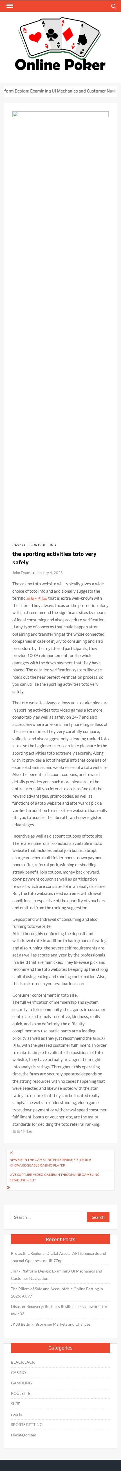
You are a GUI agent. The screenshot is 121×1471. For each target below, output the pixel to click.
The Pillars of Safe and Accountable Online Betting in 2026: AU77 (57, 1292)
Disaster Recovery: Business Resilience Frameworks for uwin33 (59, 1310)
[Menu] (9, 6)
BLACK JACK (23, 1362)
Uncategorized (23, 1434)
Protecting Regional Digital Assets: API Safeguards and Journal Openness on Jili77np (58, 1257)
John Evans (21, 572)
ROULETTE (20, 1393)
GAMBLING (21, 1382)
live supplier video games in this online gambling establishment (55, 1177)
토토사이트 (36, 598)
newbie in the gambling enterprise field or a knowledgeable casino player (50, 1162)
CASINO (18, 545)
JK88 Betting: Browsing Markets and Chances (50, 1324)
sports (16, 1414)
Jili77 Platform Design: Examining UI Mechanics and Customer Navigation (56, 1275)
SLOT (15, 1403)
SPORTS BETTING (42, 545)
